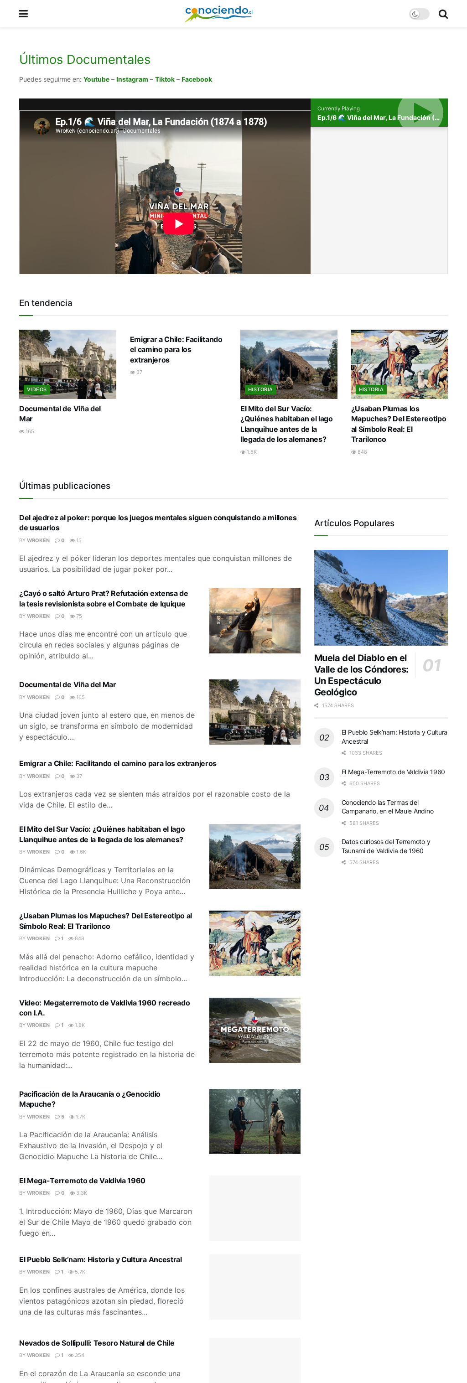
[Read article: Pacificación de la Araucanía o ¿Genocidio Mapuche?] (255, 1121)
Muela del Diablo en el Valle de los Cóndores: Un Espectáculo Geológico (361, 675)
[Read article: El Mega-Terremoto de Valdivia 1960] (255, 1208)
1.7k (79, 1117)
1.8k (79, 1025)
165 (29, 431)
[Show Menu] (23, 13)
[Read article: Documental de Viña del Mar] (67, 364)
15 (78, 540)
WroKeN (38, 540)
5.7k (79, 1272)
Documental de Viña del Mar (67, 684)
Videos (37, 389)
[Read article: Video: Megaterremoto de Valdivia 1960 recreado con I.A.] (255, 1030)
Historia (260, 389)
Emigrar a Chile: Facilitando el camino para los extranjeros (176, 349)
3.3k (81, 1193)
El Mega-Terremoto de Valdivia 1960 (82, 1180)
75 (78, 616)
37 (138, 372)
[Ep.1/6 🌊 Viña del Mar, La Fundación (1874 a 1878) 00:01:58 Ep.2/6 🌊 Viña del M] (379, 200)
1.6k (251, 452)
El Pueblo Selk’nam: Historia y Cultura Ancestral (100, 1259)
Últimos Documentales (84, 59)
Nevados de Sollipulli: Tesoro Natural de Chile (96, 1342)
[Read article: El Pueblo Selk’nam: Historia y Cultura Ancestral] (255, 1287)
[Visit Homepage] (219, 14)
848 (361, 452)
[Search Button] (443, 13)
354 (78, 1355)
